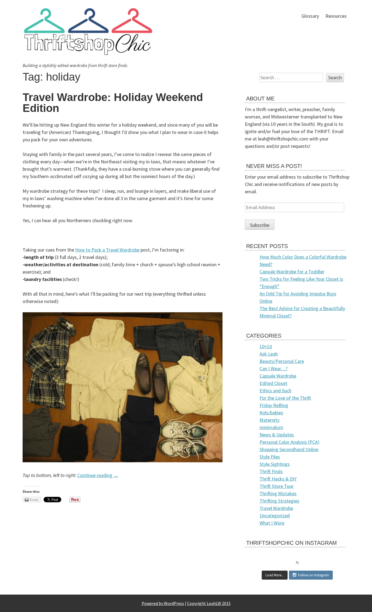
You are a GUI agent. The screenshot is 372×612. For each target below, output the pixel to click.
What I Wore (272, 523)
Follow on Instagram (313, 575)
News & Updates (277, 435)
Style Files (270, 457)
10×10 (266, 346)
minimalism (271, 427)
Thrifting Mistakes (278, 493)
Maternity (269, 420)
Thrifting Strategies (279, 501)
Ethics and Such (275, 390)
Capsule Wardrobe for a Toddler (292, 271)
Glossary (310, 16)
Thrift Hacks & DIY (278, 479)
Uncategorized (275, 515)
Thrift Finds (271, 471)
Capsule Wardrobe (278, 376)
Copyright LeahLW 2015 (209, 603)
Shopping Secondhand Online (289, 449)
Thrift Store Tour (277, 486)
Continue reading (97, 475)
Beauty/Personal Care (282, 361)
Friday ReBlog (274, 405)
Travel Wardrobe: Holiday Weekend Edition (113, 102)
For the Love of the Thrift (285, 398)
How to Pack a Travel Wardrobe (107, 250)
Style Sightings (275, 464)
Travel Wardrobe (276, 508)
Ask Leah (269, 354)
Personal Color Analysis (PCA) (289, 442)
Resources (336, 16)
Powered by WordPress (163, 603)
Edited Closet (273, 383)
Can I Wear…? (274, 368)
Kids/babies (271, 412)
